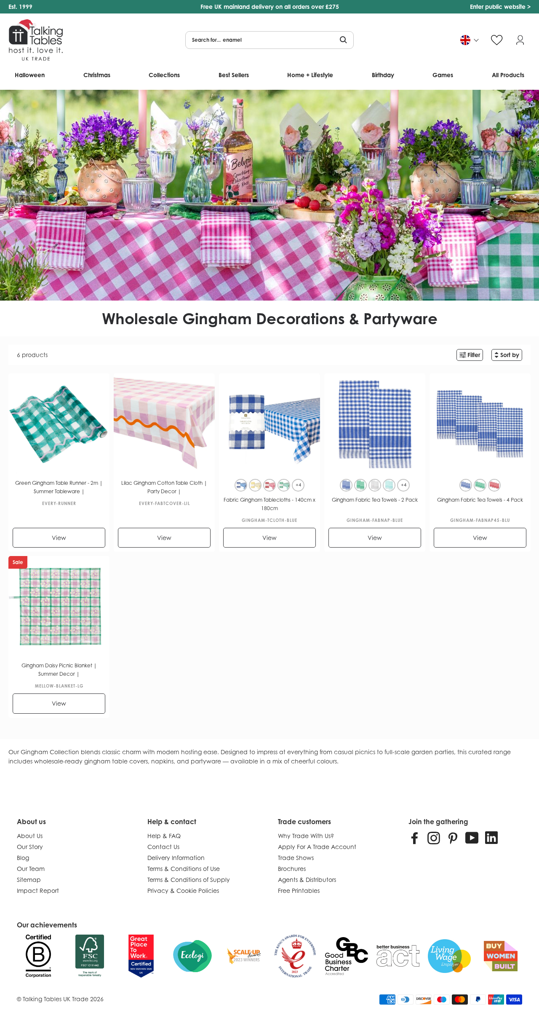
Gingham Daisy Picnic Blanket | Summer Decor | (59, 669)
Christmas (96, 74)
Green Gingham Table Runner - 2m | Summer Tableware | (59, 487)
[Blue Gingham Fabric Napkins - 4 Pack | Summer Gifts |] (465, 485)
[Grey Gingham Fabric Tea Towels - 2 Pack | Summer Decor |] (374, 485)
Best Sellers (234, 74)
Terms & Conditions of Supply (188, 879)
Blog (23, 857)
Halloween (30, 74)
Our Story (30, 846)
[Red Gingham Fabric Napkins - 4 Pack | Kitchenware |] (494, 485)
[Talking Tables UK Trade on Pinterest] (452, 837)
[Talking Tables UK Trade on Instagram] (433, 837)
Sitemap (29, 879)
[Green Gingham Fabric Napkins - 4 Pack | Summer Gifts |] (480, 485)
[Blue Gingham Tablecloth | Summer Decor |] (241, 485)
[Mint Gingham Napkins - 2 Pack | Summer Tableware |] (389, 485)
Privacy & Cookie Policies (183, 890)
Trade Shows (296, 857)
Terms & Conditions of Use (183, 868)
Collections (164, 74)
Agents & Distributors (307, 879)
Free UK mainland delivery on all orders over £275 (269, 6)
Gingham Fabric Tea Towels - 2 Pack (375, 500)
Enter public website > (500, 6)
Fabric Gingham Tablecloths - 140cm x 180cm (269, 504)
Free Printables (299, 890)
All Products (508, 74)
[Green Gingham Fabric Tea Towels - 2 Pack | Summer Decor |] (360, 485)
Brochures (292, 868)
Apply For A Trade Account (317, 846)
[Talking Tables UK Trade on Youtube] (472, 837)
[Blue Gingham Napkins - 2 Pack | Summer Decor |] (346, 485)
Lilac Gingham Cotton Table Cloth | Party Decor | (164, 487)
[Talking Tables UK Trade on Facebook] (414, 837)
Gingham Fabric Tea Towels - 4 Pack (480, 500)
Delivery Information (176, 857)
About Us (30, 835)
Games (442, 74)
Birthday (383, 74)
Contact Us (163, 846)
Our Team (31, 868)
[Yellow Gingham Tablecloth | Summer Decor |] (255, 485)
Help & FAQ (164, 835)
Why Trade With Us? (306, 835)
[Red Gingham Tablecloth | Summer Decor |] (269, 485)
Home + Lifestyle (310, 74)
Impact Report (38, 890)
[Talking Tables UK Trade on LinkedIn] (491, 837)
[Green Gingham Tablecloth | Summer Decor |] (284, 485)
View (59, 537)
